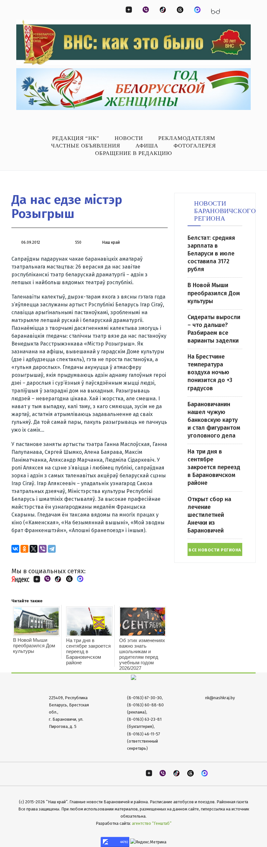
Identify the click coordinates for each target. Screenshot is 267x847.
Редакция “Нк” (75, 138)
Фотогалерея (195, 146)
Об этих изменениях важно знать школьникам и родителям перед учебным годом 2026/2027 (142, 654)
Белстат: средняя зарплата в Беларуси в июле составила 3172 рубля (211, 253)
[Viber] (43, 549)
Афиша (146, 146)
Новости (129, 138)
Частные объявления (85, 146)
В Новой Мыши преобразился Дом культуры (34, 645)
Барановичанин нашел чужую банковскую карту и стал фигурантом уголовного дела (214, 420)
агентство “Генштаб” (152, 823)
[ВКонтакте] (15, 549)
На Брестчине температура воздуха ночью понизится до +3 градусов (210, 372)
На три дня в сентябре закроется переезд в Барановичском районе (88, 651)
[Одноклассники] (24, 549)
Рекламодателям (186, 138)
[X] (33, 549)
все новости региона (215, 549)
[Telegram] (52, 549)
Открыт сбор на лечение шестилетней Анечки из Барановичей (209, 515)
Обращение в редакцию (133, 153)
